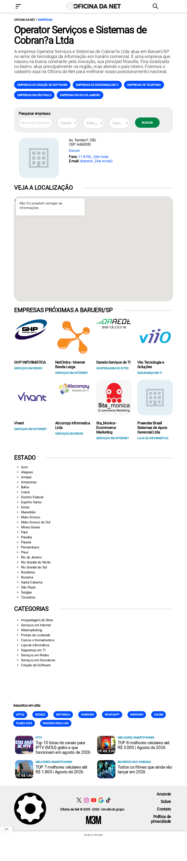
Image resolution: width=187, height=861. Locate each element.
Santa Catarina (31, 582)
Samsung (87, 714)
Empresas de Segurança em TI (97, 85)
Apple (20, 714)
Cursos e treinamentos (37, 640)
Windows (136, 714)
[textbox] (67, 123)
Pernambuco (30, 547)
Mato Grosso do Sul (35, 522)
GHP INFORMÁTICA (30, 362)
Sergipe (26, 592)
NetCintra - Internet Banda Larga (70, 364)
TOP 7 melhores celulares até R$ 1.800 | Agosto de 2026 (61, 769)
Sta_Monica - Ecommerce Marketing (106, 427)
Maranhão (28, 512)
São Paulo (28, 587)
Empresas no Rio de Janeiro (80, 95)
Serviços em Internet (36, 625)
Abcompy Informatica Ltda (72, 425)
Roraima (27, 577)
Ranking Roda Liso (56, 723)
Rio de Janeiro (31, 557)
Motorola (63, 714)
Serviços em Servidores (38, 660)
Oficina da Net (24, 19)
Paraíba (26, 537)
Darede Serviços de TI (113, 362)
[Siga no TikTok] (108, 800)
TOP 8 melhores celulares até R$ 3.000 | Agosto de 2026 (143, 745)
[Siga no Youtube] (93, 800)
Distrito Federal (32, 497)
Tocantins (28, 597)
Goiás (25, 507)
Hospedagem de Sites (37, 620)
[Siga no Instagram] (86, 800)
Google (40, 714)
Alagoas (27, 472)
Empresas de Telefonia (144, 85)
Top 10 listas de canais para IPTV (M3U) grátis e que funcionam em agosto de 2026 (63, 747)
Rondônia (28, 572)
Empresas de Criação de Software (42, 85)
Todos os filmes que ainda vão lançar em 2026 (145, 769)
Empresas (45, 19)
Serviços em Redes (35, 655)
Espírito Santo (31, 502)
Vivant (19, 423)
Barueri (74, 150)
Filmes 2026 (24, 723)
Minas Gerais (30, 527)
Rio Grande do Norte (36, 562)
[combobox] (67, 122)
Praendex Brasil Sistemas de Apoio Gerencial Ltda (152, 427)
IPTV (39, 737)
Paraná (26, 542)
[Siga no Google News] (101, 800)
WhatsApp (112, 714)
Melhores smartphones (136, 737)
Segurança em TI (33, 650)
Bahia (25, 487)
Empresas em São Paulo (34, 95)
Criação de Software (36, 665)
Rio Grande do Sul (34, 567)
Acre (24, 467)
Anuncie (164, 794)
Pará (24, 532)
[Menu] (25, 6)
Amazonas (28, 482)
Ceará (25, 492)
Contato (164, 809)
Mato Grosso (30, 517)
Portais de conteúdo (35, 635)
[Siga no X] (79, 800)
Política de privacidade (161, 819)
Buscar (147, 122)
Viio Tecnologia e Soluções (150, 364)
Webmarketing (31, 630)
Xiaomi (158, 714)
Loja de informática (35, 645)
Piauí (24, 552)
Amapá (26, 477)
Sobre (166, 801)
